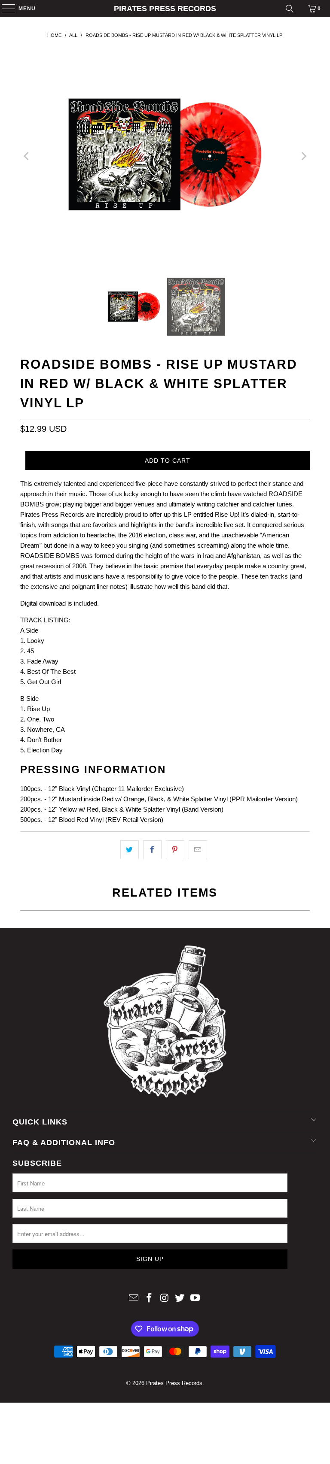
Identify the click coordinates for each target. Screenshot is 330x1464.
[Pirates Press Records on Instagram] (164, 1298)
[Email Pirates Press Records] (134, 1298)
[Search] (289, 8)
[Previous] (27, 156)
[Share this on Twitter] (129, 849)
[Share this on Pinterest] (175, 849)
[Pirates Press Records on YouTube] (195, 1298)
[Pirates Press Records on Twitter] (180, 1298)
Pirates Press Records (165, 8)
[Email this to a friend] (198, 849)
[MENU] (4, 8)
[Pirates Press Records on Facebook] (149, 1298)
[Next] (303, 156)
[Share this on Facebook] (152, 849)
